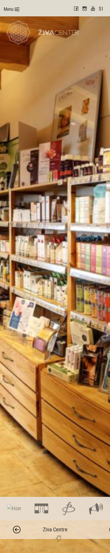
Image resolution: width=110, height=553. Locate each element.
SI (101, 8)
